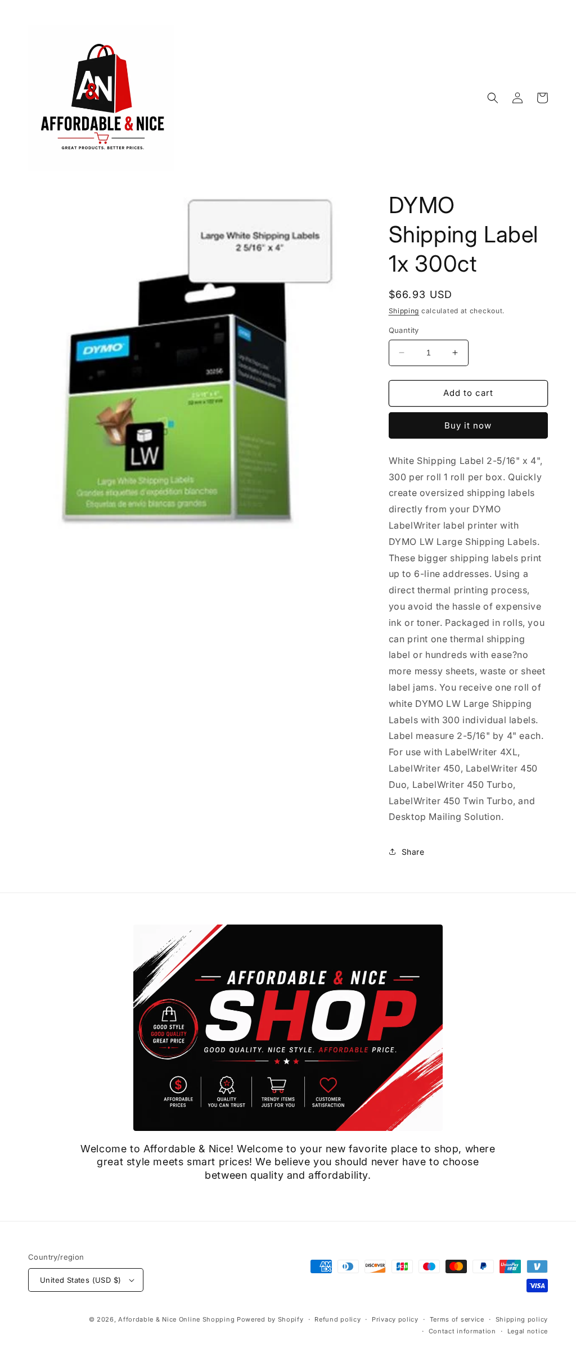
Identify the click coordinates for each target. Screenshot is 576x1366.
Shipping (404, 310)
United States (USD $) (80, 1279)
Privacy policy (395, 1319)
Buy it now (468, 425)
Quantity (404, 330)
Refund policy (337, 1319)
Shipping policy (522, 1319)
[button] (492, 97)
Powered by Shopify (270, 1319)
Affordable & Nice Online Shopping (176, 1319)
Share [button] (413, 851)
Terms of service (457, 1319)
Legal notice (527, 1331)
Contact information (462, 1331)
